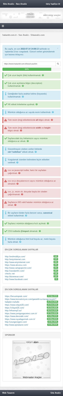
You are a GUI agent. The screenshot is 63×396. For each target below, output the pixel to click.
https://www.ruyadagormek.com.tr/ (20, 319)
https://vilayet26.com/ (14, 308)
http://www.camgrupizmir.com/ (18, 268)
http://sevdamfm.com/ (14, 271)
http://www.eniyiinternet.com (17, 262)
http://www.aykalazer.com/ (16, 325)
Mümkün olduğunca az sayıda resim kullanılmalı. (29, 112)
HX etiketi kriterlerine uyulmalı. (21, 104)
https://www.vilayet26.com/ (17, 305)
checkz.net (10, 273)
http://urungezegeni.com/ (16, 322)
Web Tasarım (8, 393)
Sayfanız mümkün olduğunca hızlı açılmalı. (27, 223)
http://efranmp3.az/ (13, 310)
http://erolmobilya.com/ (15, 256)
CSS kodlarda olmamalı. (23, 231)
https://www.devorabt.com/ (16, 316)
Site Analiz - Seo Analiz (15, 4)
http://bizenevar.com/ (14, 276)
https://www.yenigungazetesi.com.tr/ (21, 313)
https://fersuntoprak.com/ (16, 296)
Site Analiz (55, 393)
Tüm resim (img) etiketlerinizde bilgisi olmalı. (29, 120)
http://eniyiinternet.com (15, 259)
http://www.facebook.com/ (16, 279)
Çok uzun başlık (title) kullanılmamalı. (24, 75)
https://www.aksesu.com (16, 265)
